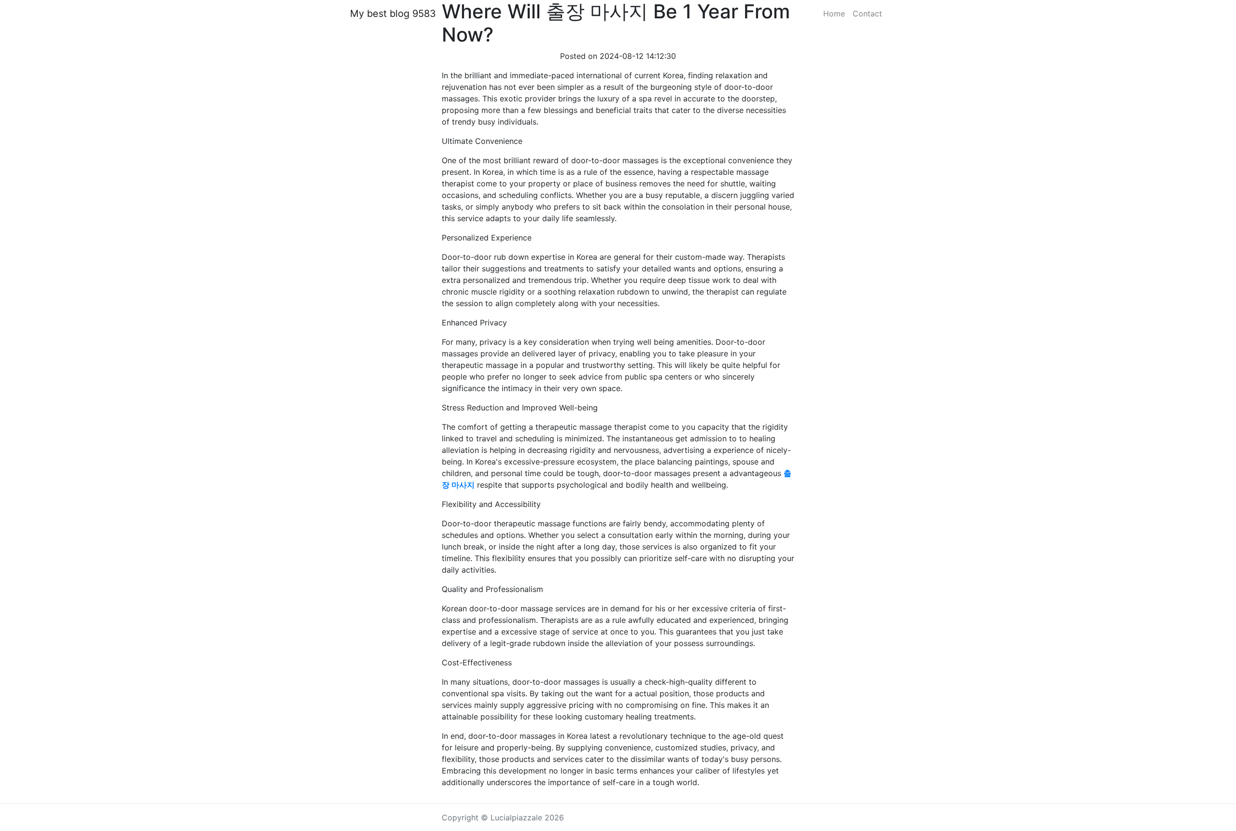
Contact (867, 13)
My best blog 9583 (393, 13)
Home (834, 13)
